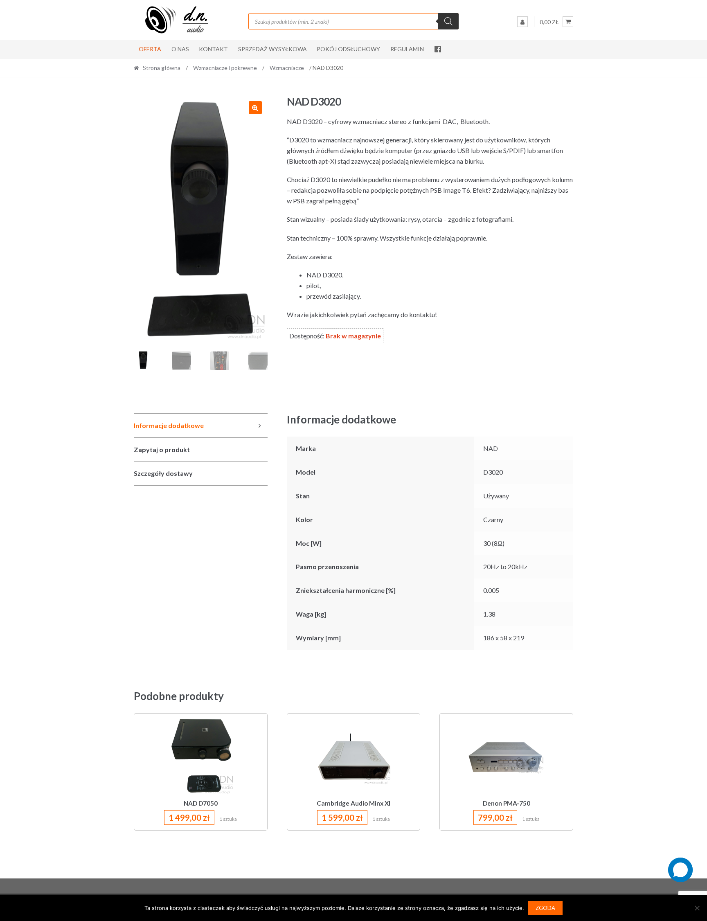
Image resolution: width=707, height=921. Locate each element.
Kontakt (213, 48)
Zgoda (545, 908)
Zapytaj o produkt (162, 449)
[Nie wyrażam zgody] (697, 908)
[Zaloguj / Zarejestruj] (522, 21)
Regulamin (407, 48)
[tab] (201, 426)
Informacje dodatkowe (169, 425)
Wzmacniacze (287, 67)
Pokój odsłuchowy (348, 48)
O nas (180, 48)
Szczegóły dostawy (163, 473)
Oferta (150, 48)
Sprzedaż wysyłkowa (272, 48)
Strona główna (161, 67)
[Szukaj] (448, 21)
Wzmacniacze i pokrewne (225, 67)
